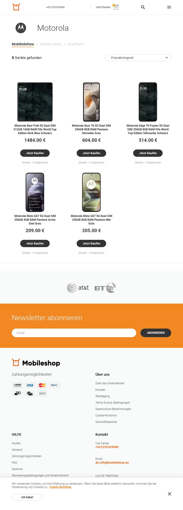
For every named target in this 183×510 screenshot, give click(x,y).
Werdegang (102, 396)
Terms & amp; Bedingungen (112, 402)
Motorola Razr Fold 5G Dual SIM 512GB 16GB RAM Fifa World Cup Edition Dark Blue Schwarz (35, 129)
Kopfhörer (76, 44)
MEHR (42, 393)
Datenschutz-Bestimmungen (113, 409)
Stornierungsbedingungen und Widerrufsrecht (40, 475)
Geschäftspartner (106, 422)
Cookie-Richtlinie (106, 415)
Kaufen (16, 443)
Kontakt (100, 389)
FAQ (14, 462)
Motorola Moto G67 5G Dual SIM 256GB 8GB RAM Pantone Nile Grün (91, 219)
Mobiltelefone (23, 44)
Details (26, 162)
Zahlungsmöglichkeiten (26, 456)
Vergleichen (41, 162)
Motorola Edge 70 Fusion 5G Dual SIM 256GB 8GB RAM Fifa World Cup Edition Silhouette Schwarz (148, 129)
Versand (17, 449)
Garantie (17, 469)
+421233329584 (55, 7)
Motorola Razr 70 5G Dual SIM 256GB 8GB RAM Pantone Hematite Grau (91, 129)
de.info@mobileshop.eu (112, 462)
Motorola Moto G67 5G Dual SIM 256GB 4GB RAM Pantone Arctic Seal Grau (35, 219)
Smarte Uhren (51, 44)
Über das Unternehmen (109, 383)
